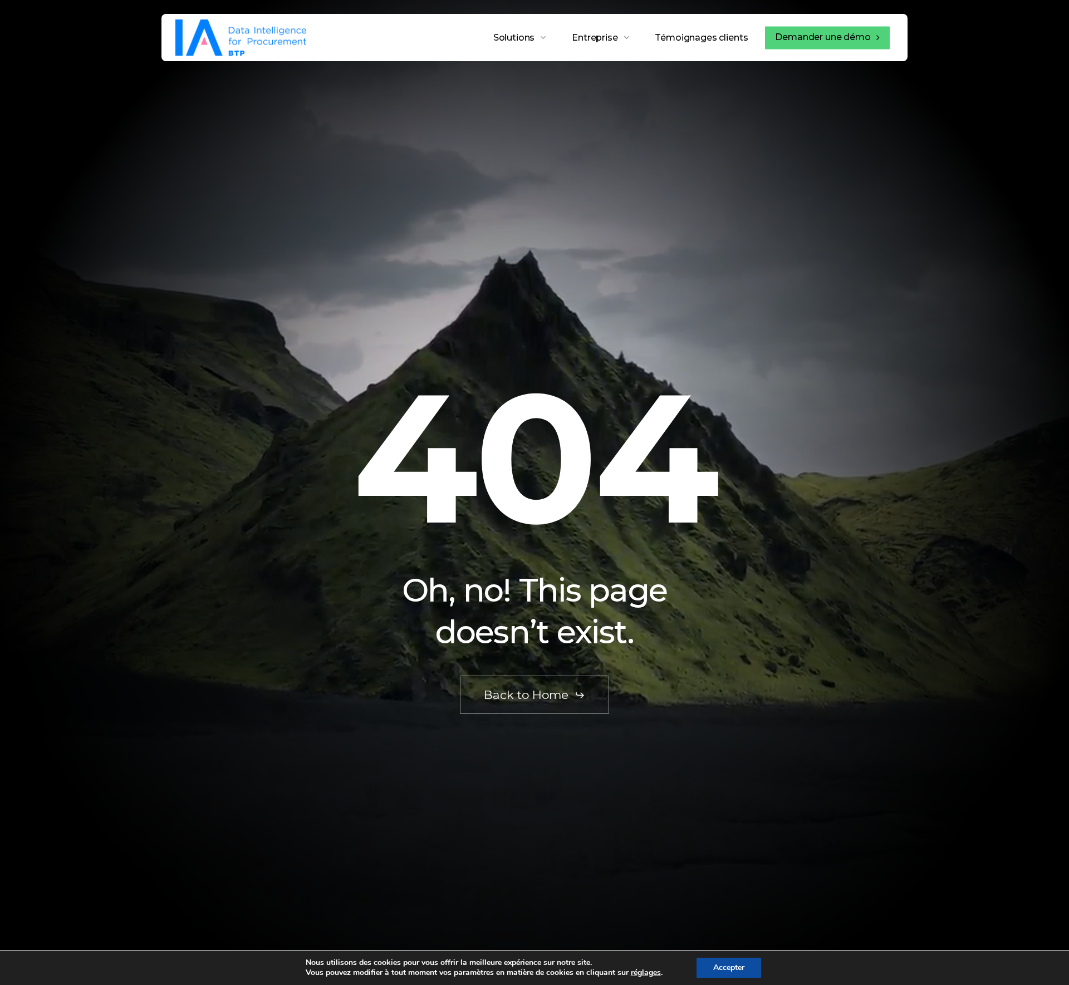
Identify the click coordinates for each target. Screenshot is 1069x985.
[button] (534, 694)
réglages (646, 973)
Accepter (728, 967)
